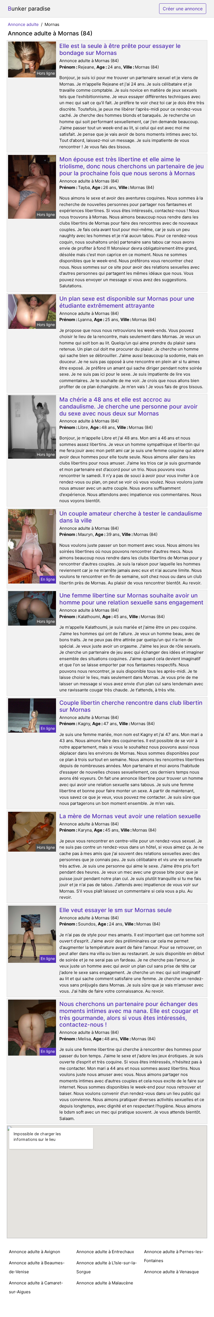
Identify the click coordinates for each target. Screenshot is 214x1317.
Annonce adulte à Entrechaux (105, 1251)
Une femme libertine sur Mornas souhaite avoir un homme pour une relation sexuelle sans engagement (131, 599)
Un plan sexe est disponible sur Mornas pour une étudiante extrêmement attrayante (126, 302)
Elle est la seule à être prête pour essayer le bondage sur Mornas (120, 49)
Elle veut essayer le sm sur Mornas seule (115, 910)
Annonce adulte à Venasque (171, 1271)
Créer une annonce (183, 8)
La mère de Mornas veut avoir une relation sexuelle (130, 816)
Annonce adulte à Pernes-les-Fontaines (173, 1256)
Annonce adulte (23, 24)
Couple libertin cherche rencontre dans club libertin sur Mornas (130, 706)
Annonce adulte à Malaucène (104, 1283)
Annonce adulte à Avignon (34, 1251)
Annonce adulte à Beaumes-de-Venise (37, 1267)
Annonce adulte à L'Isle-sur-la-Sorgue (106, 1267)
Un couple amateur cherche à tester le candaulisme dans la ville (130, 517)
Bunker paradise (29, 8)
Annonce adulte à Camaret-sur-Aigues (36, 1287)
